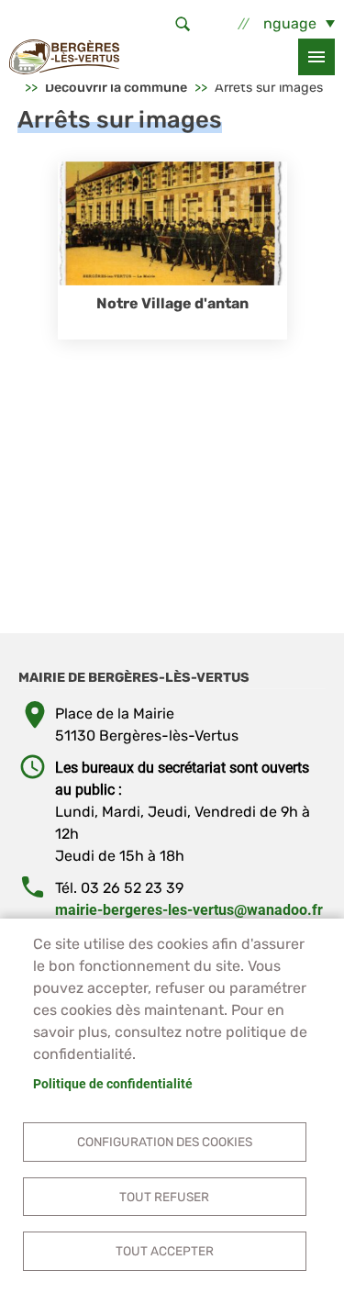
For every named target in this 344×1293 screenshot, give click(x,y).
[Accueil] (64, 56)
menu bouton (316, 57)
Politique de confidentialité (113, 1083)
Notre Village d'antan (172, 303)
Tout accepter (165, 1250)
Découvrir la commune (116, 87)
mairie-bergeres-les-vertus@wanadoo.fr (189, 910)
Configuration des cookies (164, 1141)
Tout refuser (164, 1196)
